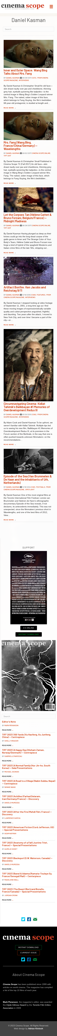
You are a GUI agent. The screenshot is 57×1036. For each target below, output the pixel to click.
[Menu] (51, 6)
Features (41, 295)
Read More (10, 108)
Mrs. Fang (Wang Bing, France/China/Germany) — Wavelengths (20, 146)
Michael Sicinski (12, 772)
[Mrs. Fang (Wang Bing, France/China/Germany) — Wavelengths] (28, 126)
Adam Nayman (10, 833)
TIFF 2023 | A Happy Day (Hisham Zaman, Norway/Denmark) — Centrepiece (23, 751)
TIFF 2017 (7, 156)
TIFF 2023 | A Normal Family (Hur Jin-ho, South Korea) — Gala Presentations (26, 766)
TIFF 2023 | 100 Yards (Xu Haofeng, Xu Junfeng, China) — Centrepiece (26, 736)
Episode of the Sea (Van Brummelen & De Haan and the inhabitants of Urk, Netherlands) (28, 479)
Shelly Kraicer (11, 741)
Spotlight (29, 489)
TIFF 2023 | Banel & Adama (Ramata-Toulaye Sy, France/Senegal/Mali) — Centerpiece (27, 875)
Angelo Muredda (12, 803)
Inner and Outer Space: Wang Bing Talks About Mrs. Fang (25, 71)
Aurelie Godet (11, 849)
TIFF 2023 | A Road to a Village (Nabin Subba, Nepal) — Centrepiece (28, 782)
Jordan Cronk (11, 895)
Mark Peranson (11, 725)
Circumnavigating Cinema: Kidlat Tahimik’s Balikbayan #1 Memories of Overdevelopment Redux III (27, 407)
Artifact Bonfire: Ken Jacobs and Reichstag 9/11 (25, 288)
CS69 (33, 295)
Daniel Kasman (13, 78)
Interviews (24, 80)
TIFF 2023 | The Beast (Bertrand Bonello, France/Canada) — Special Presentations (24, 890)
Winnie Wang (10, 787)
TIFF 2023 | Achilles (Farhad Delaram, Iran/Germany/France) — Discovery (21, 797)
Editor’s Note (9, 721)
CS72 (34, 78)
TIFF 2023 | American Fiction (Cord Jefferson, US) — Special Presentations (28, 828)
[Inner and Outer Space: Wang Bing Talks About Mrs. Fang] (28, 54)
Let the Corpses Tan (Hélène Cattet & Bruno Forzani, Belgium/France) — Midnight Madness (28, 218)
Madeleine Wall (12, 880)
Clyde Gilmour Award (16, 1005)
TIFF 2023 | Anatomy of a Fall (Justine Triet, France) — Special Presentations (25, 844)
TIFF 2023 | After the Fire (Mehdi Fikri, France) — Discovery (27, 813)
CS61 (33, 487)
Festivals (40, 487)
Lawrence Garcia (12, 818)
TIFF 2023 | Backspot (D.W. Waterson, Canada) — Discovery (27, 859)
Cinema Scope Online (41, 153)
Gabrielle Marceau (13, 756)
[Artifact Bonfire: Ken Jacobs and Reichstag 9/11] (28, 271)
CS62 (34, 414)
